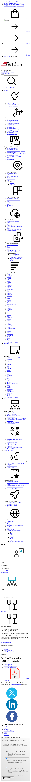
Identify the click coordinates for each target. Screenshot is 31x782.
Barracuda (9, 285)
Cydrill (8, 298)
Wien (11, 540)
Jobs (8, 528)
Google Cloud (10, 309)
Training (6, 90)
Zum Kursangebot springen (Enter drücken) (14, 4)
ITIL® (8, 202)
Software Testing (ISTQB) (13, 251)
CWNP (8, 297)
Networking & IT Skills (12, 106)
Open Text (9, 325)
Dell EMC (9, 301)
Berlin (11, 534)
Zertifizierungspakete (12, 505)
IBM (8, 312)
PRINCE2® (9, 205)
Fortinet (8, 306)
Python (8, 247)
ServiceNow (13, 184)
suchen (2, 74)
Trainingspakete (10, 127)
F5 (7, 305)
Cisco (8, 290)
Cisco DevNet (13, 255)
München (12, 538)
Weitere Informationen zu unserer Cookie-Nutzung (14, 775)
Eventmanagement (11, 417)
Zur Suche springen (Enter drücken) (12, 3)
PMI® (8, 204)
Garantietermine (10, 124)
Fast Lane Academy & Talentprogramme (16, 418)
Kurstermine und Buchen (10, 667)
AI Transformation (11, 103)
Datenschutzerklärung (9, 731)
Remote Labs (10, 425)
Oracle (8, 327)
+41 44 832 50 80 (5, 72)
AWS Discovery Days (12, 488)
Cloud (8, 222)
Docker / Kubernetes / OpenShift (14, 226)
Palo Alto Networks (11, 328)
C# (7, 246)
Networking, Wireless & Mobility (14, 447)
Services (6, 398)
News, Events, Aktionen (9, 450)
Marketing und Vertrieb (12, 155)
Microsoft (9, 319)
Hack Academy (10, 421)
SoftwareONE (10, 335)
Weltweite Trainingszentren (16, 541)
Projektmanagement (11, 152)
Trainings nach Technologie (13, 121)
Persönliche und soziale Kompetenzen (16, 151)
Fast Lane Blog (10, 467)
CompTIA (9, 296)
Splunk (8, 338)
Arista (8, 279)
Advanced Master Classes (13, 104)
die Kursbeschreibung (16, 684)
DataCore (9, 300)
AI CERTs (9, 275)
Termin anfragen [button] (4, 572)
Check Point (9, 289)
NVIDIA (9, 323)
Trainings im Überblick (12, 148)
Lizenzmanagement (11, 206)
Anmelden (6, 735)
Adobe (8, 274)
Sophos (8, 336)
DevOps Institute (11, 179)
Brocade (9, 286)
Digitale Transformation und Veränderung (16, 153)
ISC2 (8, 313)
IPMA (8, 201)
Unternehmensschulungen (13, 123)
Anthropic (9, 278)
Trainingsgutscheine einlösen (13, 130)
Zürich (11, 533)
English (28, 55)
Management (10, 523)
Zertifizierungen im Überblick (14, 357)
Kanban (8, 180)
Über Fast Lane (10, 521)
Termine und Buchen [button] (6, 570)
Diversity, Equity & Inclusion (14, 530)
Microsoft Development (15, 258)
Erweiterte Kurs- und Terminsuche (9, 87)
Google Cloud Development (16, 257)
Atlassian (12, 183)
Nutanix (8, 321)
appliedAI (9, 277)
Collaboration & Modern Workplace (15, 444)
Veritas (8, 340)
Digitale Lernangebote (12, 134)
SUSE (8, 339)
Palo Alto (9, 387)
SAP (8, 332)
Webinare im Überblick (12, 481)
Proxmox (9, 330)
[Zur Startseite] (12, 69)
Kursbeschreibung (8, 664)
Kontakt (12, 72)
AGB (5, 728)
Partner (8, 526)
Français (28, 31)
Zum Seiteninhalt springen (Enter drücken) (14, 6)
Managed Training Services (13, 415)
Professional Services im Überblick (15, 439)
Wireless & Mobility (11, 230)
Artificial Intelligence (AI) (13, 221)
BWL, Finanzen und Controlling (14, 156)
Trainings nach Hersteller (13, 120)
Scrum (8, 177)
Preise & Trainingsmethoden (10, 666)
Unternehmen (7, 506)
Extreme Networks (11, 304)
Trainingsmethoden (11, 128)
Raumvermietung (11, 423)
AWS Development (14, 254)
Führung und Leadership (12, 149)
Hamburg (12, 537)
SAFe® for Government (12, 176)
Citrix (8, 292)
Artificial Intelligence (12, 442)
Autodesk (9, 282)
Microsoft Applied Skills (12, 383)
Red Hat (9, 331)
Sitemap (5, 733)
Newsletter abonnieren (6, 73)
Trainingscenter (10, 132)
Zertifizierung (7, 343)
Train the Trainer (11, 159)
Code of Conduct (11, 529)
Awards (8, 522)
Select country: (7, 56)
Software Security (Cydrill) (13, 250)
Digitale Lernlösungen (12, 412)
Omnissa (9, 324)
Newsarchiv (9, 464)
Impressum (6, 729)
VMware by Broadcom (12, 342)
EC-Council (9, 302)
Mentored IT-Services (12, 449)
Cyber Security (10, 223)
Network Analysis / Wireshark (14, 229)
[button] (14, 56)
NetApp (8, 320)
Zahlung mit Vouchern (12, 504)
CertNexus (9, 287)
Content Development (12, 414)
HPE (8, 311)
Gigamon (9, 308)
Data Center (9, 225)
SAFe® (8, 174)
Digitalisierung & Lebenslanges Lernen (16, 419)
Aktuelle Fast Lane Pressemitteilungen (16, 463)
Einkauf (8, 157)
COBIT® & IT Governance (13, 200)
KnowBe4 (9, 317)
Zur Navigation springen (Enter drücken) (13, 1)
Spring (11, 260)
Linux (8, 228)
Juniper (8, 316)
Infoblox (9, 315)
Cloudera (9, 293)
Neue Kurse (9, 125)
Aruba (8, 281)
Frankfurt (12, 536)
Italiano (28, 43)
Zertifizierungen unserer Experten (15, 525)
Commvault (9, 294)
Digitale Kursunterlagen (12, 131)
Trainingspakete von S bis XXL (14, 502)
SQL (8, 249)
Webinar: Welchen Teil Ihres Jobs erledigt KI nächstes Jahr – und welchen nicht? (17, 486)
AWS (8, 283)
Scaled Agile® (10, 391)
